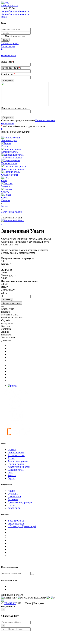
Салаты (12, 449)
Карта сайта (14, 508)
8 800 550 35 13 (9, 5)
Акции (5, 14)
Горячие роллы (16, 464)
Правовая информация (20, 502)
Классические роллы (19, 466)
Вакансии (13, 499)
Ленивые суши (16, 452)
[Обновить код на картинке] (1, 114)
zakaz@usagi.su (16, 523)
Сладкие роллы (16, 469)
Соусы (11, 478)
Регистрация (8, 46)
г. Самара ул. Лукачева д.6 (22, 526)
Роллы (11, 458)
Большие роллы (16, 455)
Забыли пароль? (10, 43)
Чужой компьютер (15, 36)
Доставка (14, 14)
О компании (14, 496)
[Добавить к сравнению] (2, 306)
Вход (4, 17)
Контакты (24, 14)
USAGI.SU (10, 603)
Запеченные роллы (18, 461)
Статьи (11, 505)
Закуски (12, 475)
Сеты (10, 472)
